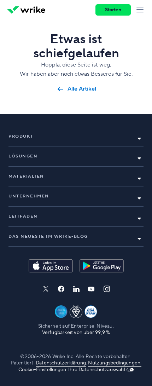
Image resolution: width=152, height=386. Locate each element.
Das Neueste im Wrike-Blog (48, 236)
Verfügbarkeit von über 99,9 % (76, 332)
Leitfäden (23, 216)
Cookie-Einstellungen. (42, 370)
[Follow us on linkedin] (76, 289)
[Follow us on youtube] (91, 289)
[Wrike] (26, 10)
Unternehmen (28, 196)
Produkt (21, 136)
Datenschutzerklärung (61, 363)
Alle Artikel (82, 89)
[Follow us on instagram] (106, 289)
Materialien (26, 176)
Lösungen (22, 156)
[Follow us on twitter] (45, 289)
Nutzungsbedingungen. (114, 363)
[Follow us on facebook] (61, 289)
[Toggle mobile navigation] (141, 9)
